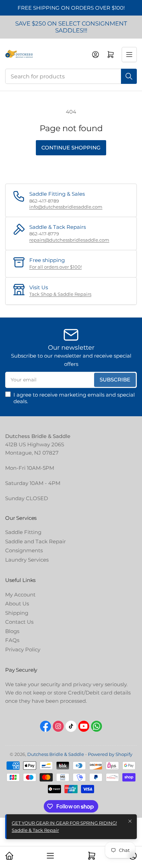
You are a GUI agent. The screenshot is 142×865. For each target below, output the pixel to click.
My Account (20, 594)
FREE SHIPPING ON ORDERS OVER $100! (71, 7)
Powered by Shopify (110, 754)
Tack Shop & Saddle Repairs (60, 294)
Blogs (12, 631)
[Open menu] (129, 54)
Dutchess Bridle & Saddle (55, 754)
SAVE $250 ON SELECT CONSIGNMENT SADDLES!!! (71, 27)
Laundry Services (27, 559)
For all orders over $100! (55, 267)
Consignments (24, 550)
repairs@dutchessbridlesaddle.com (69, 240)
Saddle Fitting (23, 532)
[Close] (130, 821)
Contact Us (19, 622)
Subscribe (115, 379)
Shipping (16, 613)
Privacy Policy (22, 649)
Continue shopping (71, 147)
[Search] (128, 76)
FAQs (12, 640)
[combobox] (71, 76)
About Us (17, 603)
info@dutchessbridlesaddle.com (65, 207)
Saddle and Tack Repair (35, 541)
